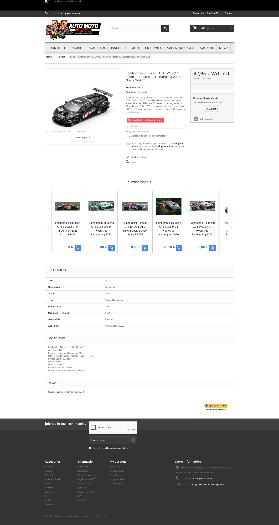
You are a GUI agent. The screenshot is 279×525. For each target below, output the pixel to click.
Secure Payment (85, 492)
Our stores (82, 467)
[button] (48, 228)
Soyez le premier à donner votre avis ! (66, 392)
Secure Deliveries (86, 475)
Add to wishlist (207, 119)
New (47, 496)
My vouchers (116, 483)
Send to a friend (139, 157)
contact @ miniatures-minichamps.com (206, 484)
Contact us (198, 13)
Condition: (131, 92)
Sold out (61, 57)
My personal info (118, 479)
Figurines (50, 492)
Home (49, 57)
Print (133, 162)
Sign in (228, 13)
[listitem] (68, 222)
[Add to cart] (78, 248)
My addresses (116, 475)
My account (118, 461)
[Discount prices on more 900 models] (139, 5)
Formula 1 (50, 467)
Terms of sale (84, 483)
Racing (48, 471)
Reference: (131, 87)
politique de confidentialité (153, 136)
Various (49, 500)
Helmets (49, 488)
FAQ (79, 496)
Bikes (48, 483)
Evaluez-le (213, 109)
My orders (115, 467)
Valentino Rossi (53, 479)
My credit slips (117, 471)
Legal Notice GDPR (86, 479)
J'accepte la (148, 136)
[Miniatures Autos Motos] (75, 29)
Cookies (81, 500)
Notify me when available (137, 131)
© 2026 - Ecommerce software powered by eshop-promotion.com (75, 516)
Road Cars (50, 475)
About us (81, 488)
